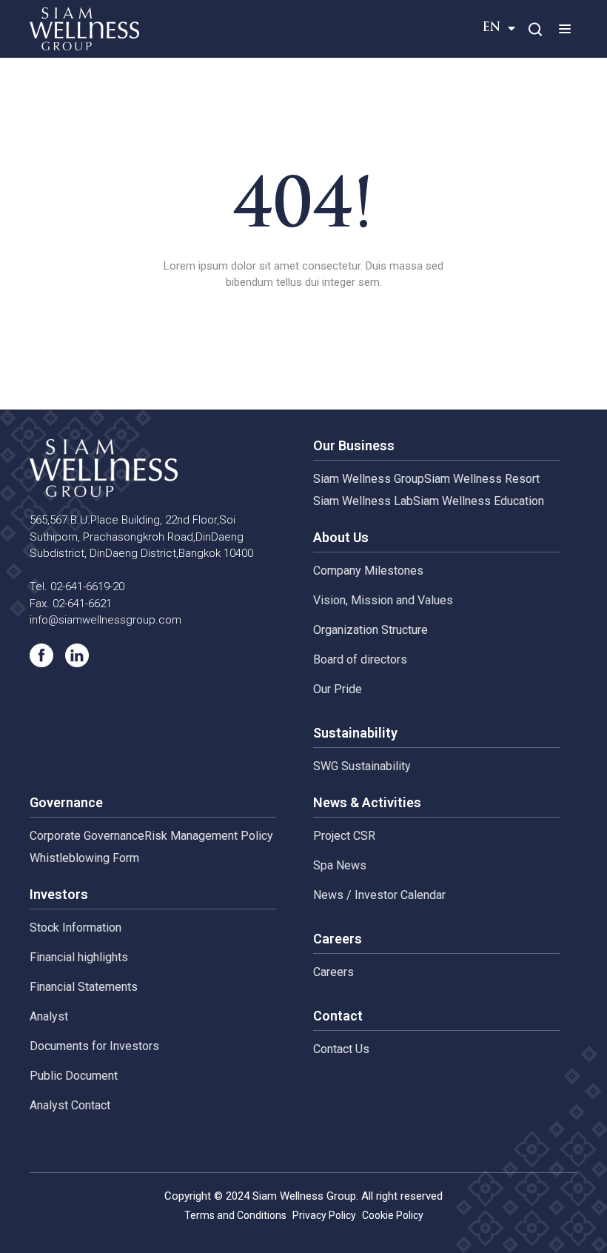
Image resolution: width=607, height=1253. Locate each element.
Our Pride (337, 689)
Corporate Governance (87, 836)
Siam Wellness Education (478, 501)
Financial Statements (84, 987)
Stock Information (75, 927)
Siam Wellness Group (368, 479)
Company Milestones (368, 571)
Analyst (49, 1016)
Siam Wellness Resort (482, 479)
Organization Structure (370, 630)
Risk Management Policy (208, 836)
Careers (333, 972)
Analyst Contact (70, 1105)
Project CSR (344, 836)
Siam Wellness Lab (363, 501)
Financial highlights (79, 957)
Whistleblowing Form (84, 858)
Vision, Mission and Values (383, 600)
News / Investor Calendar (379, 895)
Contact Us (341, 1049)
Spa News (339, 865)
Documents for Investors (94, 1046)
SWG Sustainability (362, 766)
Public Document (74, 1076)
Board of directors (360, 659)
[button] (564, 28)
